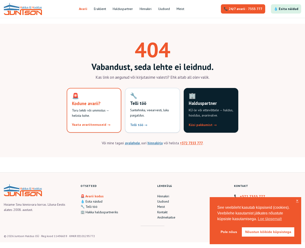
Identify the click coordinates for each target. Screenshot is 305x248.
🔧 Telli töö (89, 206)
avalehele (132, 143)
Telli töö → (138, 125)
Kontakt (162, 212)
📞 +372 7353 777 (249, 196)
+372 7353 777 (191, 143)
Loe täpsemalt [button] (270, 219)
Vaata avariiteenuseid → (91, 124)
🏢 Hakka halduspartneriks (99, 212)
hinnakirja (155, 143)
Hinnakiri (163, 196)
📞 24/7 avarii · (243, 9)
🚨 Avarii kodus (92, 196)
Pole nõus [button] (229, 232)
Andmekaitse (166, 217)
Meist (161, 206)
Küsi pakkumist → (203, 125)
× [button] (297, 200)
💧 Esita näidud (286, 9)
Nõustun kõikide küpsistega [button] (268, 232)
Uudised (163, 201)
